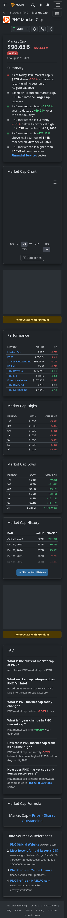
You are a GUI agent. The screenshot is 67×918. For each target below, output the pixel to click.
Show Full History (34, 572)
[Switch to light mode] (40, 5)
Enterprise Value (17, 380)
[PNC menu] (57, 14)
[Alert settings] (42, 29)
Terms (29, 910)
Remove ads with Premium (32, 319)
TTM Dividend (15, 385)
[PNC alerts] (34, 29)
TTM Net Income (17, 389)
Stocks (14, 13)
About (18, 910)
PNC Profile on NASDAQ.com (30, 881)
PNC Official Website (24, 844)
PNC (25, 13)
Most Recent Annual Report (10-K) (34, 850)
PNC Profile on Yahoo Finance (31, 870)
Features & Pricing (17, 905)
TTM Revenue (15, 371)
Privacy (40, 910)
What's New (50, 905)
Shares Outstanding (19, 361)
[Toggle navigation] (5, 5)
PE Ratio (12, 366)
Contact (35, 905)
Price (10, 357)
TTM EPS (12, 375)
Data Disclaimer (32, 915)
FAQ (8, 910)
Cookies (52, 910)
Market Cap (14, 352)
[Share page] (50, 29)
